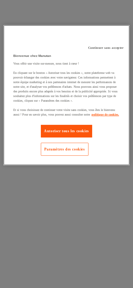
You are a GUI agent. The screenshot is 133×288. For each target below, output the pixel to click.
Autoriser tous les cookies (66, 131)
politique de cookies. (105, 114)
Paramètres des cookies (64, 149)
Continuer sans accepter (106, 47)
